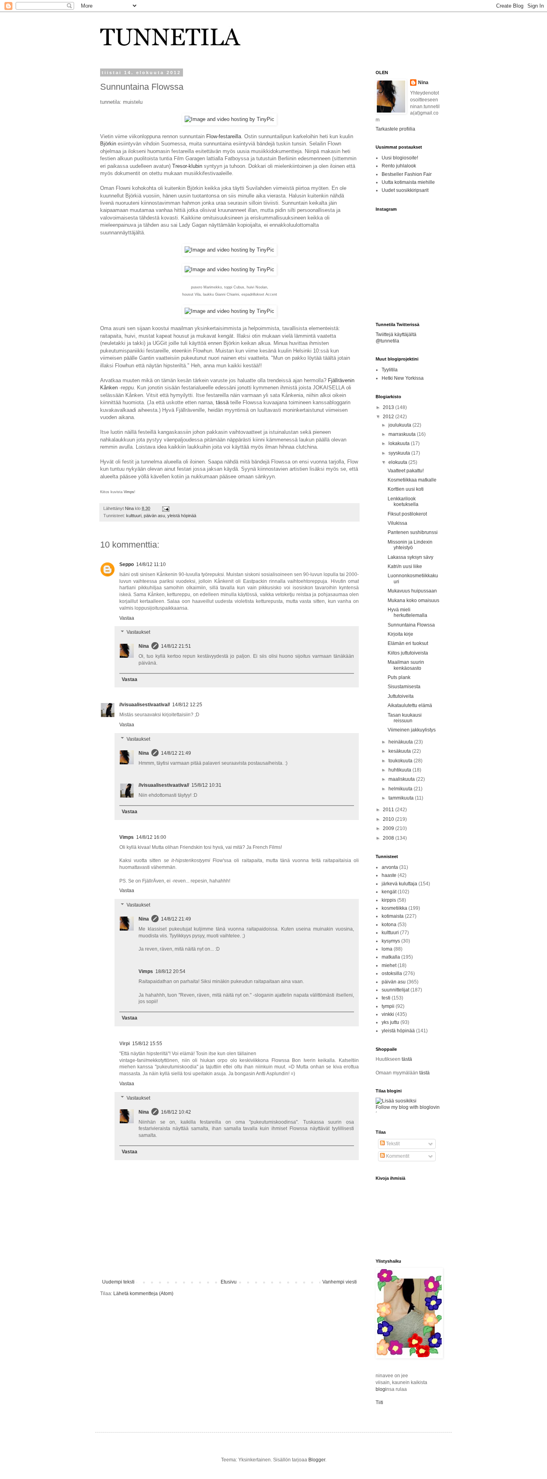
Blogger (316, 1460)
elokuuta (398, 462)
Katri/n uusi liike (405, 566)
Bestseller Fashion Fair (407, 174)
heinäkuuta (401, 742)
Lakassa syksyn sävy (410, 557)
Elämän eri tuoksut (408, 643)
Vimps (129, 492)
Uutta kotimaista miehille (408, 182)
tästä (407, 1059)
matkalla (391, 957)
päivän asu (154, 515)
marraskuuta (402, 434)
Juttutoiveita (401, 696)
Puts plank (399, 677)
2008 (389, 838)
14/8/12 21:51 (176, 646)
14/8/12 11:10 (151, 564)
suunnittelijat (395, 990)
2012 (389, 416)
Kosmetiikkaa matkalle (412, 480)
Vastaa (126, 618)
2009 (389, 828)
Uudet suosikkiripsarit (405, 190)
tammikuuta (401, 798)
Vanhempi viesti (339, 1282)
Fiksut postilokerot (407, 514)
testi (386, 998)
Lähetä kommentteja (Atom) (143, 1293)
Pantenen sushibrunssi (413, 532)
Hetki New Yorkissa (403, 378)
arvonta (390, 867)
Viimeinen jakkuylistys (412, 730)
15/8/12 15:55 (147, 1043)
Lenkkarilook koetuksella (403, 501)
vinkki (388, 1014)
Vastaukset (138, 632)
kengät (389, 892)
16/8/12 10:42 (176, 1112)
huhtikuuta (400, 770)
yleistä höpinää (181, 515)
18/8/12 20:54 (170, 971)
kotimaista (393, 916)
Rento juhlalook (399, 166)
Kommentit (397, 1156)
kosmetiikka (394, 908)
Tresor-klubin (187, 166)
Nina (130, 508)
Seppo (126, 564)
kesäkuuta (400, 751)
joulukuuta (400, 425)
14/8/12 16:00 (151, 837)
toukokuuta (401, 761)
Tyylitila (390, 370)
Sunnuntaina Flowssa (411, 625)
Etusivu (229, 1282)
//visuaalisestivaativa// (144, 704)
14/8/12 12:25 (187, 704)
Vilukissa (397, 523)
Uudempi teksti (118, 1282)
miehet (389, 965)
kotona (389, 924)
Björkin (108, 144)
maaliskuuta (402, 779)
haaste (389, 875)
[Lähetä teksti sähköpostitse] (164, 508)
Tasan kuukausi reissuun (405, 717)
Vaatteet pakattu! (406, 471)
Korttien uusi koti (406, 489)
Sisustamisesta (404, 686)
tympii (388, 1006)
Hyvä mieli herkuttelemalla (407, 612)
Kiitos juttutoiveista (408, 653)
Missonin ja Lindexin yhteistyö (410, 544)
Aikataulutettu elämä (410, 705)
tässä (222, 402)
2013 (389, 407)
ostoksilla (392, 973)
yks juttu (390, 1022)
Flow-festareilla (223, 136)
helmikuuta (401, 789)
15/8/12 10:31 (206, 785)
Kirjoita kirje (400, 634)
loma (387, 949)
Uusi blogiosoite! (400, 158)
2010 (389, 819)
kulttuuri (133, 515)
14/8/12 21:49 (176, 753)
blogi (381, 1389)
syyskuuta (399, 453)
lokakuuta (399, 443)
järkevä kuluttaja (399, 884)
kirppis (389, 900)
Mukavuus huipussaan (412, 591)
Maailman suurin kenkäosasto (406, 665)
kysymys (391, 941)
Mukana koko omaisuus (413, 600)
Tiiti (379, 1402)
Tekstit (392, 1144)
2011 (389, 809)
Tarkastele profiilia (395, 129)
